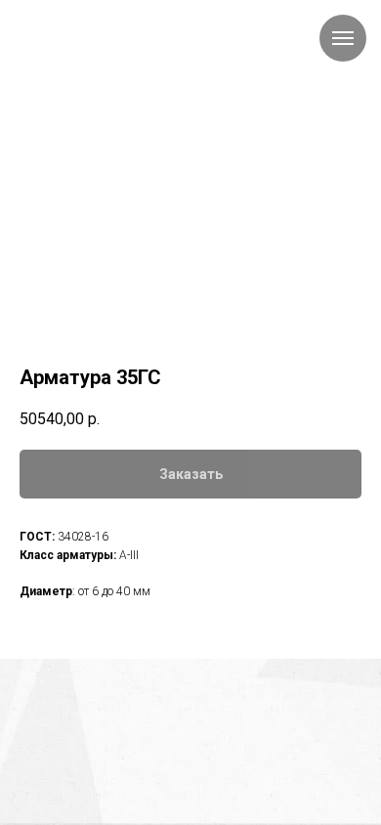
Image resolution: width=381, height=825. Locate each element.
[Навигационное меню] (343, 38)
